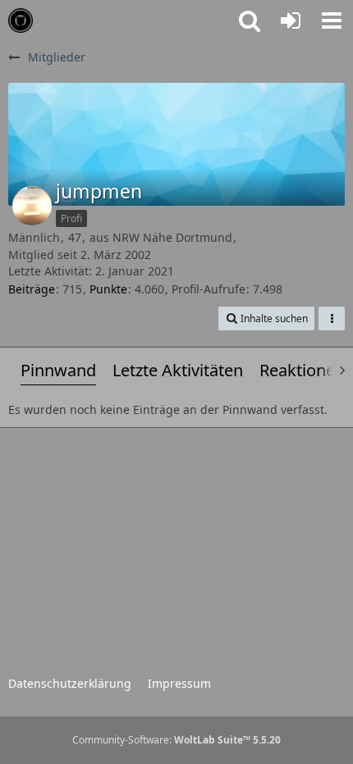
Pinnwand (58, 370)
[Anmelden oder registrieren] (290, 20)
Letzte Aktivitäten (177, 370)
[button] (331, 20)
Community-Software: (176, 740)
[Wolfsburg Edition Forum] (20, 20)
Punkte (108, 289)
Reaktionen (302, 370)
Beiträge (31, 289)
